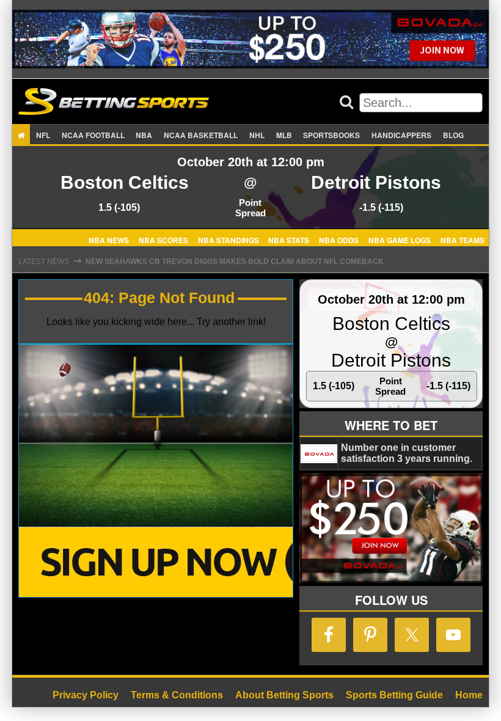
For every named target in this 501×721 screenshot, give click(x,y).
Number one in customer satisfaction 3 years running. (406, 453)
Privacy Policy (86, 695)
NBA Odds (339, 239)
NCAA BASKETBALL (201, 135)
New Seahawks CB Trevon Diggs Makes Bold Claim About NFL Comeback (235, 261)
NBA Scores (163, 239)
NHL (257, 135)
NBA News (109, 239)
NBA (144, 135)
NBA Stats (288, 239)
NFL (43, 135)
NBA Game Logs (399, 239)
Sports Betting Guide (394, 695)
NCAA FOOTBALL (93, 135)
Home (469, 695)
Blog (453, 135)
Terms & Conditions (177, 695)
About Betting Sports (284, 695)
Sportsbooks (331, 135)
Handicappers (401, 135)
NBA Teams (463, 239)
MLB (284, 135)
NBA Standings (228, 239)
